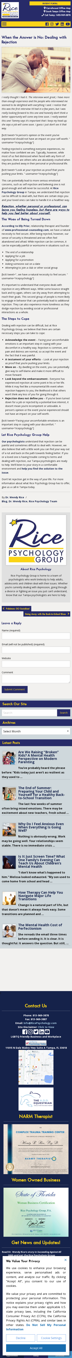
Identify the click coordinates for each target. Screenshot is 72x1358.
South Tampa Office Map (58, 11)
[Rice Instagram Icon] (51, 24)
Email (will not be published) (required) (23, 644)
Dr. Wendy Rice (14, 497)
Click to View (46, 1027)
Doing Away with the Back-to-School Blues (45, 614)
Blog (4, 501)
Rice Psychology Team (43, 501)
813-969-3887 (39, 1019)
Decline (21, 1338)
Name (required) (11, 630)
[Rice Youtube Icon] (68, 24)
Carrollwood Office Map (58, 8)
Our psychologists (13, 441)
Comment (7, 672)
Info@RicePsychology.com (40, 1023)
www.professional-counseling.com (27, 230)
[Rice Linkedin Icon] (62, 24)
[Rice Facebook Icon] (47, 24)
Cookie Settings (51, 1338)
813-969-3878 (41, 1015)
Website (6, 658)
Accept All (36, 1348)
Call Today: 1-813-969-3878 (57, 15)
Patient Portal (50, 4)
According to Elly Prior (16, 226)
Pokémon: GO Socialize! (18, 609)
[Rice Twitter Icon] (57, 24)
